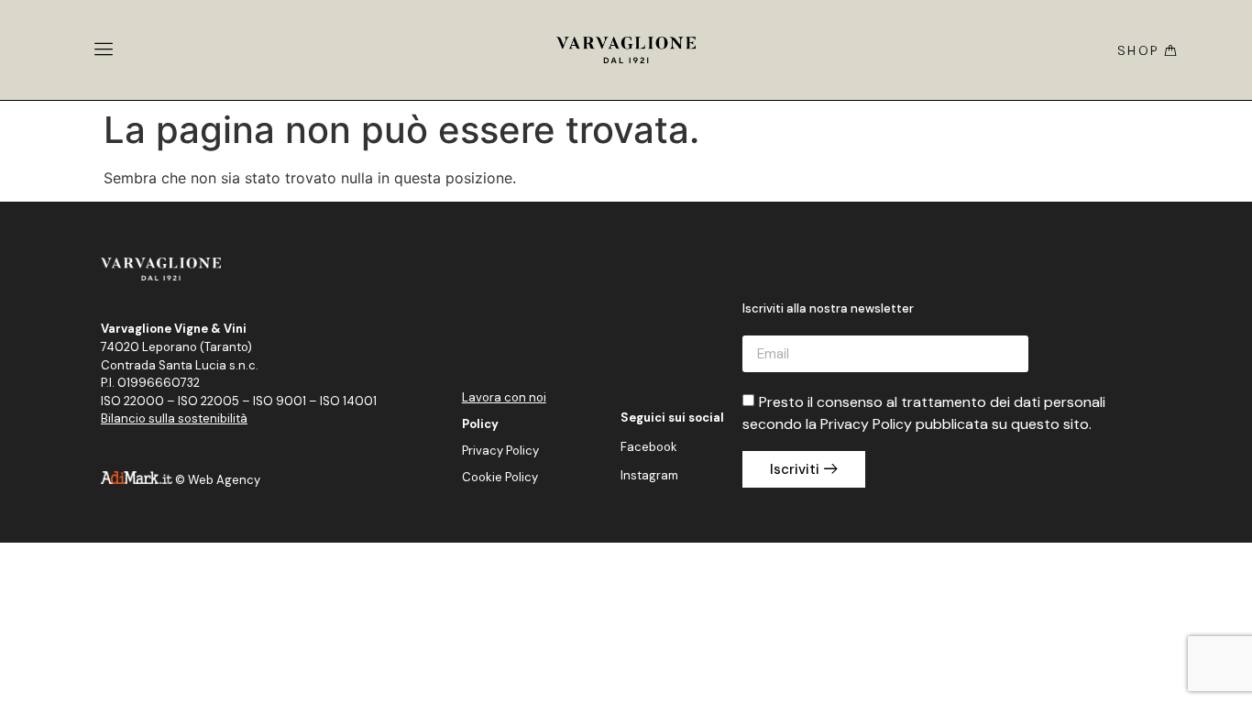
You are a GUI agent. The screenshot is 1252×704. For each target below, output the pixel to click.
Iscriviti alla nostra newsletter (828, 309)
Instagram (649, 475)
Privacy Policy (500, 450)
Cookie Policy (500, 477)
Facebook (649, 447)
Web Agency (224, 480)
